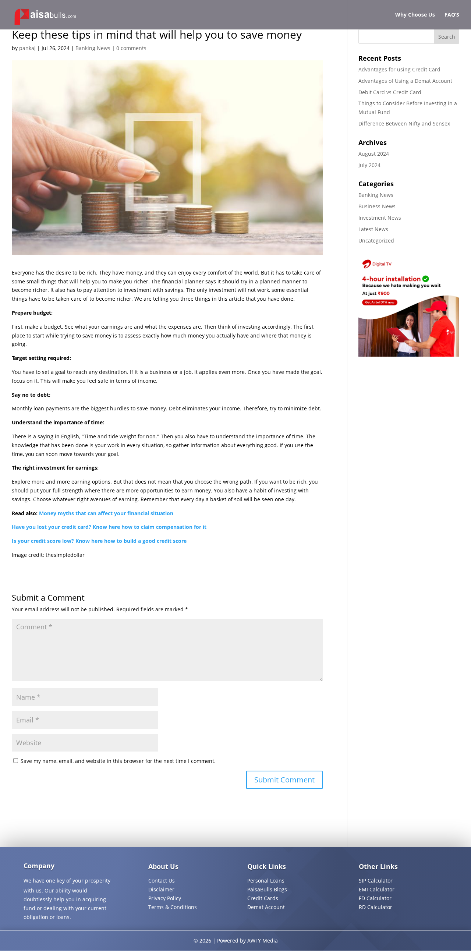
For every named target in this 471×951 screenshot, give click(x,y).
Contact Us (161, 880)
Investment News (379, 217)
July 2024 (369, 165)
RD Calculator (375, 907)
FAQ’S (452, 15)
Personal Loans (265, 880)
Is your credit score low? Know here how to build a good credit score (99, 540)
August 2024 (373, 153)
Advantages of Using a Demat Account (405, 80)
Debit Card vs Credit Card (389, 92)
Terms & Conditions (172, 907)
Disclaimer (161, 889)
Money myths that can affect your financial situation (106, 513)
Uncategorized (376, 240)
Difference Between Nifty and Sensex (404, 123)
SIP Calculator (376, 880)
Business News (377, 206)
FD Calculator (375, 898)
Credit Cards (262, 898)
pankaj (27, 48)
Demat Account (266, 907)
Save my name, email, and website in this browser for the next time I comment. (118, 760)
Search (446, 36)
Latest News (373, 229)
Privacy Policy (164, 898)
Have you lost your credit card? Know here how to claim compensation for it (109, 526)
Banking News (92, 48)
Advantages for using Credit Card (399, 69)
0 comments (131, 48)
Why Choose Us (415, 15)
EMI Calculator (376, 889)
